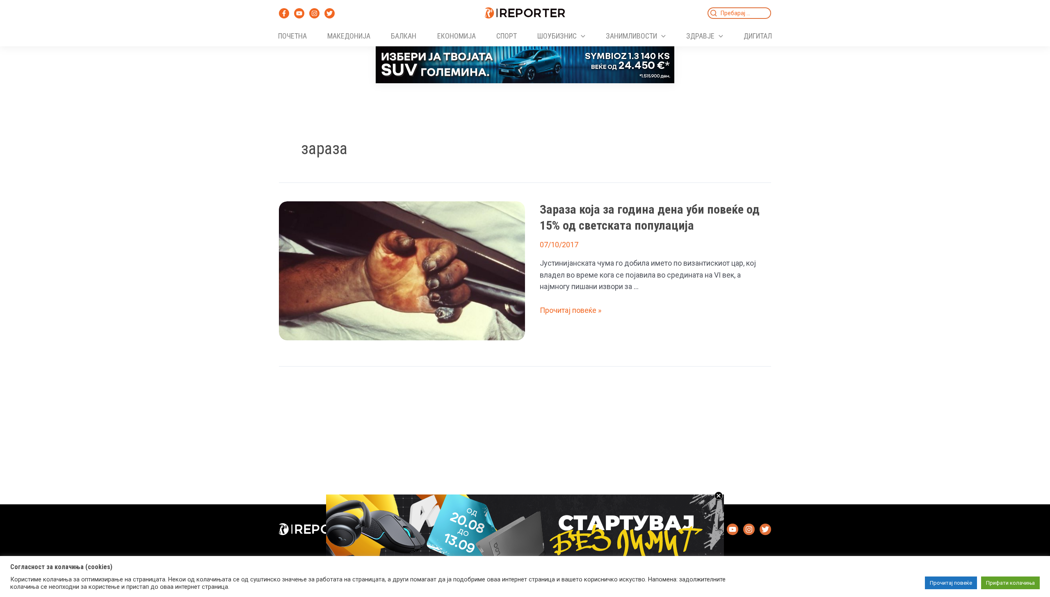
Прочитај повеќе (951, 583)
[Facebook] (284, 13)
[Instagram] (314, 13)
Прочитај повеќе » (570, 310)
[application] (581, 36)
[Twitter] (329, 13)
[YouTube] (299, 13)
